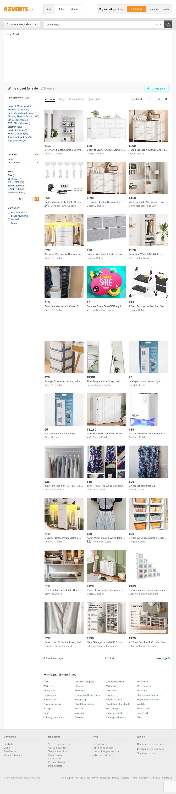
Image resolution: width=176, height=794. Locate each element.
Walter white (112, 686)
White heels (111, 690)
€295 (48, 638)
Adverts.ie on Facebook (152, 749)
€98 (131, 302)
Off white (79, 686)
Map (37, 154)
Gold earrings (112, 708)
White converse (144, 686)
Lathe (46, 713)
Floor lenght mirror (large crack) (104, 381)
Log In (166, 9)
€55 (89, 481)
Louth (142, 385)
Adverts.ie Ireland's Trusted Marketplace (22, 9)
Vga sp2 (47, 708)
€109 (132, 586)
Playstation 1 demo (84, 704)
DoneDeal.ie (10, 751)
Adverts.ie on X (148, 753)
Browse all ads (83, 778)
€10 (47, 586)
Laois (108, 541)
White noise (142, 681)
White (46, 681)
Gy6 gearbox (49, 695)
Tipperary (150, 205)
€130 (48, 146)
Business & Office (17, 109)
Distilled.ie (9, 744)
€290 (90, 198)
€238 (90, 638)
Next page (162, 658)
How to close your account (105, 751)
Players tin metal (114, 699)
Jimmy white (49, 690)
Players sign (81, 699)
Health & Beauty (16, 130)
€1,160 (91, 429)
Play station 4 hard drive (149, 695)
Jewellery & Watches (18, 137)
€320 (132, 250)
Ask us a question (57, 747)
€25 (47, 481)
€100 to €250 (14, 185)
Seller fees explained (102, 755)
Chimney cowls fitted (53, 717)
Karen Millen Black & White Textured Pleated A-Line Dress (118, 537)
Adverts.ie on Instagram (152, 744)
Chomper (79, 717)
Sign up (154, 9)
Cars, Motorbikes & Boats (21, 113)
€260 (48, 250)
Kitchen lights (143, 708)
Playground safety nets (148, 699)
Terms (134, 778)
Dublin (58, 153)
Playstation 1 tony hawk (117, 704)
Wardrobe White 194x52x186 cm (104, 433)
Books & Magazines (18, 106)
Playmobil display (52, 704)
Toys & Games (15, 140)
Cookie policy (55, 758)
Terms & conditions (57, 751)
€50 (47, 198)
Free (10, 175)
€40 (89, 534)
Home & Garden (16, 133)
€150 (132, 198)
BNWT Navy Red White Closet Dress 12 (108, 485)
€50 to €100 (13, 182)
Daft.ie (7, 747)
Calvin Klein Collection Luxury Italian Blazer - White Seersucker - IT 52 (83, 642)
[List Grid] (159, 99)
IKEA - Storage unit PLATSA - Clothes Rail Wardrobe (73, 485)
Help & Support (67, 778)
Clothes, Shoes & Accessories (21, 116)
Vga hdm (141, 704)
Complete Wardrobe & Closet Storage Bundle (69, 306)
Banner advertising (101, 778)
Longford (153, 593)
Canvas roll (142, 713)
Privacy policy (55, 755)
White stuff (142, 690)
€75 (47, 377)
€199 (132, 638)
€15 (47, 302)
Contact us (167, 778)
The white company (84, 681)
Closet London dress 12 (142, 485)
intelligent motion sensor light (145, 381)
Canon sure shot (114, 713)
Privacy (115, 778)
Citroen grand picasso (116, 717)
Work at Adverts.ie (13, 755)
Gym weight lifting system (88, 695)
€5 (88, 302)
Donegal (71, 205)
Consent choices (56, 762)
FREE (91, 377)
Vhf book (79, 708)
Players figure (50, 699)
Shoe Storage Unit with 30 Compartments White (113, 642)
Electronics (13, 127)
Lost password (99, 744)
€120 (90, 586)
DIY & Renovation (17, 120)
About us (156, 778)
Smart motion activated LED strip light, (65, 590)
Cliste (139, 717)
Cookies (125, 778)
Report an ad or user (102, 747)
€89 (89, 146)
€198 (48, 534)
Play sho (110, 695)
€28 (131, 481)
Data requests (55, 766)
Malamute (79, 713)
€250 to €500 (14, 189)
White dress (49, 686)
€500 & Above (15, 192)
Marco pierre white (115, 681)
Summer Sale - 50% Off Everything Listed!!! (110, 306)
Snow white (80, 690)
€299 (132, 146)
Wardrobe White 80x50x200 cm (146, 254)
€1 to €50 (12, 178)
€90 (89, 250)
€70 (131, 534)
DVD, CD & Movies (17, 123)
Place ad (138, 9)
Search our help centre (59, 744)
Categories (144, 778)
